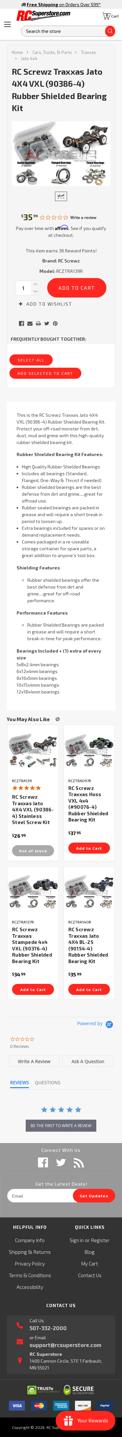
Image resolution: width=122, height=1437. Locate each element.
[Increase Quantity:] (35, 284)
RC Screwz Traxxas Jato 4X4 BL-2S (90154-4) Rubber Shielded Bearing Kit (88, 945)
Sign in (77, 1240)
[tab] (34, 1061)
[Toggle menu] (7, 24)
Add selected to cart (45, 373)
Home (17, 52)
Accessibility (30, 1287)
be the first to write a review (61, 1125)
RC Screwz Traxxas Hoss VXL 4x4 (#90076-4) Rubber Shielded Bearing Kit (88, 804)
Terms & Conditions (30, 1275)
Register (100, 1240)
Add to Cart (89, 848)
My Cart (89, 1263)
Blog (90, 1252)
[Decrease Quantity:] (35, 291)
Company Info (30, 1240)
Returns (42, 1252)
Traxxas (88, 52)
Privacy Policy (30, 1263)
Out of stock (33, 850)
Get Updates (94, 1195)
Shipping (18, 1252)
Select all (31, 360)
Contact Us (90, 1275)
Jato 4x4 (29, 58)
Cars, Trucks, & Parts (52, 52)
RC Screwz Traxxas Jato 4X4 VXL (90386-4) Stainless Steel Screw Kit (33, 809)
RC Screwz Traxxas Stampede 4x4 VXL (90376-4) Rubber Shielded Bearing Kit (32, 945)
